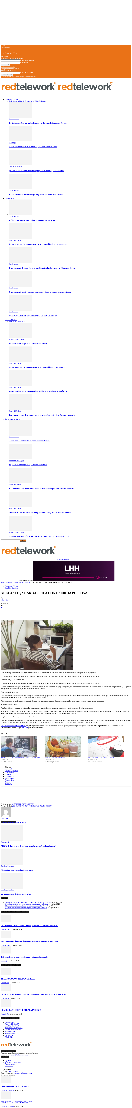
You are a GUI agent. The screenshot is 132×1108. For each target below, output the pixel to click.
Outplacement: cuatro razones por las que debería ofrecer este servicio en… (40, 292)
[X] (27, 614)
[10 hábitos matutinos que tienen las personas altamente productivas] (6, 937)
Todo (10, 101)
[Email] (50, 614)
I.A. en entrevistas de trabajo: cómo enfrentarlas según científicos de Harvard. (42, 415)
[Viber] (80, 614)
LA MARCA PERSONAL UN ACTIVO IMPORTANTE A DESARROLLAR (33, 994)
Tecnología (8, 784)
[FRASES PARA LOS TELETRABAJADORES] (6, 1006)
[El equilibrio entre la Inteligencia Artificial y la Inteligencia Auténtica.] (20, 385)
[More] (88, 614)
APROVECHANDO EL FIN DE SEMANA (101, 757)
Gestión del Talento (11, 99)
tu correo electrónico (26, 72)
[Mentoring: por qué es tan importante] (12, 864)
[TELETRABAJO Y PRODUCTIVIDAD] (6, 975)
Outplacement (9, 198)
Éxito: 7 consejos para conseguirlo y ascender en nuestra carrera (36, 194)
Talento (7, 782)
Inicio (3, 582)
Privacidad (8, 1060)
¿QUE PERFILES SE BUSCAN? (23, 804)
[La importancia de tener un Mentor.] (12, 888)
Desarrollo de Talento (32, 101)
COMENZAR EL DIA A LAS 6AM (55, 757)
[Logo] (29, 96)
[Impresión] (57, 614)
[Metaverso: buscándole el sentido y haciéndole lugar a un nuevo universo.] (20, 507)
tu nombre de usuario (27, 60)
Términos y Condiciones (13, 1062)
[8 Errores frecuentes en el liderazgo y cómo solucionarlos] (20, 141)
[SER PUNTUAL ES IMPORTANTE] (6, 1098)
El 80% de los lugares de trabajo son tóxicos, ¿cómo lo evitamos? (28, 846)
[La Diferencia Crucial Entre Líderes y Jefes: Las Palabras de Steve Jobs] (20, 117)
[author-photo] (6, 816)
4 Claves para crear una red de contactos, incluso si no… (33, 220)
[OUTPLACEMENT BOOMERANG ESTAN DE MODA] (20, 310)
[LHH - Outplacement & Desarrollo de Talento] (73, 581)
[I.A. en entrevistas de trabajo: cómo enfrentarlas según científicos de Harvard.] (20, 409)
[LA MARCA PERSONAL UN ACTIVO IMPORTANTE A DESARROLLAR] (6, 990)
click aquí (24, 727)
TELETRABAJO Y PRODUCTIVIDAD (18, 979)
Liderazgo (42, 101)
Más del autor (21, 822)
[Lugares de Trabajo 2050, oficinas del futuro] (20, 337)
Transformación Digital (16, 339)
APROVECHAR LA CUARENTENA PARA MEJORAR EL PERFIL (21, 757)
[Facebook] (19, 614)
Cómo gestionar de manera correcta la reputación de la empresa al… (38, 244)
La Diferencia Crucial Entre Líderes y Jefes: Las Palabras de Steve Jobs (28, 902)
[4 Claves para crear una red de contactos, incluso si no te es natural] (20, 214)
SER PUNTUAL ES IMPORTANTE (16, 1102)
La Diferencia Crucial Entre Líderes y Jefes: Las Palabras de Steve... (29, 926)
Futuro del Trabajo (15, 240)
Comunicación (14, 119)
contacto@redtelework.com (19, 1055)
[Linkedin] (42, 614)
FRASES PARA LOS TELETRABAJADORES (21, 1010)
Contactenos (9, 1066)
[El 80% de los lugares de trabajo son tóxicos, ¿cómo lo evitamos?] (12, 840)
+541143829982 (12, 1071)
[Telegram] (65, 614)
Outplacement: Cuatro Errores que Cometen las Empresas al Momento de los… (42, 268)
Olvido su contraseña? (8, 67)
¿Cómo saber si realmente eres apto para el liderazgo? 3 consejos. (36, 171)
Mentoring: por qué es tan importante (17, 870)
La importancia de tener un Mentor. (16, 894)
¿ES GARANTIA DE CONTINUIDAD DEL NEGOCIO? (32, 806)
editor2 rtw (4, 600)
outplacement (9, 778)
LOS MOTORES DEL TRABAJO (15, 1086)
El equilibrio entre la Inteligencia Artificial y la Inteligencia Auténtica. (38, 391)
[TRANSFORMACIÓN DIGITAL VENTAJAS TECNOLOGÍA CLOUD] (20, 530)
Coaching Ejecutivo (18, 101)
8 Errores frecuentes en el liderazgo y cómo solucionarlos (33, 147)
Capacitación (9, 769)
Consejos (8, 774)
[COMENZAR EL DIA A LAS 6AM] (65, 746)
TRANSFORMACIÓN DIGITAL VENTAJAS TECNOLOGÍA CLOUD (39, 536)
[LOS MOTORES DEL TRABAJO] (6, 1082)
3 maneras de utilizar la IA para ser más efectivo (29, 441)
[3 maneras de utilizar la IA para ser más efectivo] (20, 435)
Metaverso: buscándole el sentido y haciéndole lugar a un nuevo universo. (40, 512)
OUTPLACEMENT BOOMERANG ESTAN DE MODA (33, 316)
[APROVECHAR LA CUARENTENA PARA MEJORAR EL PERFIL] (21, 746)
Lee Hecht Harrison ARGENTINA (13, 726)
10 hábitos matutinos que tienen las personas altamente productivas (26, 904)
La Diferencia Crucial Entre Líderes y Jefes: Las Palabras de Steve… (38, 123)
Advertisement (9, 1064)
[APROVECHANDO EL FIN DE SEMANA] (109, 746)
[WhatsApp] (34, 614)
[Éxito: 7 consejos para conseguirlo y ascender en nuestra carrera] (20, 189)
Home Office (16, 322)
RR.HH (23, 322)
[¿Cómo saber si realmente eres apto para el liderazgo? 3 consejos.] (20, 165)
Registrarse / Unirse (11, 53)
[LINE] (72, 614)
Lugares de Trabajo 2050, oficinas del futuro (28, 343)
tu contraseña (24, 62)
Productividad (9, 780)
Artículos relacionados (8, 822)
